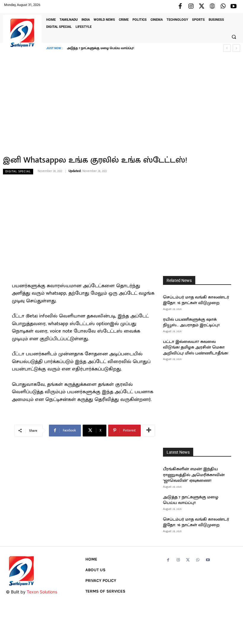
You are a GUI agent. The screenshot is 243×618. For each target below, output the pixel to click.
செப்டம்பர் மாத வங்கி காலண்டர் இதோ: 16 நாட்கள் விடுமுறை (117, 48)
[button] (234, 37)
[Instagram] (191, 6)
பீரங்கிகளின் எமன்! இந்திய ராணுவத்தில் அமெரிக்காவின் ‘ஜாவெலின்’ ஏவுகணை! (194, 474)
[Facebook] (180, 6)
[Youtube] (233, 6)
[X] (201, 6)
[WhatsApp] (223, 6)
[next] (236, 48)
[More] (149, 430)
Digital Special (18, 171)
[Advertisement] (121, 99)
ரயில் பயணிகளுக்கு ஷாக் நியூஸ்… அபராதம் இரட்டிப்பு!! (191, 322)
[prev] (227, 48)
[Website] (212, 6)
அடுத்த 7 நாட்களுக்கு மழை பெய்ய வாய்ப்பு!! (190, 500)
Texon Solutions (42, 591)
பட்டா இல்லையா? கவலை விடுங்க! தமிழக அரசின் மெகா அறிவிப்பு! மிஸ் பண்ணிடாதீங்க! (195, 347)
